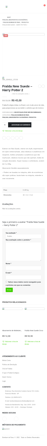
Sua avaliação (11, 233)
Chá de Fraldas (7, 369)
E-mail (9, 273)
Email (21, 138)
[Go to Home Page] (3, 17)
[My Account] (37, 6)
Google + (17, 138)
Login (4, 381)
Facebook (4, 138)
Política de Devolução (9, 364)
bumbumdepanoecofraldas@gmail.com (22, 401)
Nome (8, 263)
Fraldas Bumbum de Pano (20, 115)
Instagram (4, 419)
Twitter (8, 138)
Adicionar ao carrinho (21, 125)
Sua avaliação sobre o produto (18, 240)
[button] (12, 131)
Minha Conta (6, 360)
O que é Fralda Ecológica (10, 373)
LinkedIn (12, 138)
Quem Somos (6, 377)
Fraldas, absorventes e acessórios (15, 117)
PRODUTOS (32, 117)
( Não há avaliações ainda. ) (20, 94)
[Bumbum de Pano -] (12, 6)
